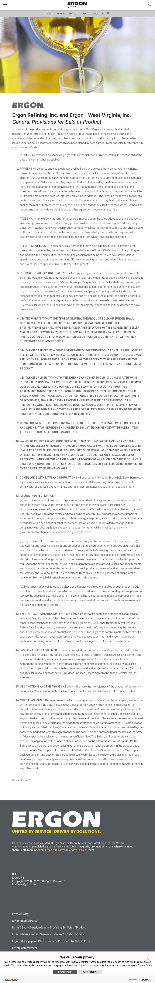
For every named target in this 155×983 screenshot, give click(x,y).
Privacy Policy (11, 979)
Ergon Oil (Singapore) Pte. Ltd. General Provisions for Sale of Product (53, 941)
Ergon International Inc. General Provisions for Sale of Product (48, 934)
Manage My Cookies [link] (24, 884)
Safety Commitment (24, 947)
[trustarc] (146, 979)
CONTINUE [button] (65, 972)
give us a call (79, 849)
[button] (148, 959)
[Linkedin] (108, 13)
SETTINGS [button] (90, 972)
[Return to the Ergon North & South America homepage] (28, 106)
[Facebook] (102, 13)
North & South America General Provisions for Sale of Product (49, 927)
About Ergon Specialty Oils (53, 849)
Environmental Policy (24, 920)
